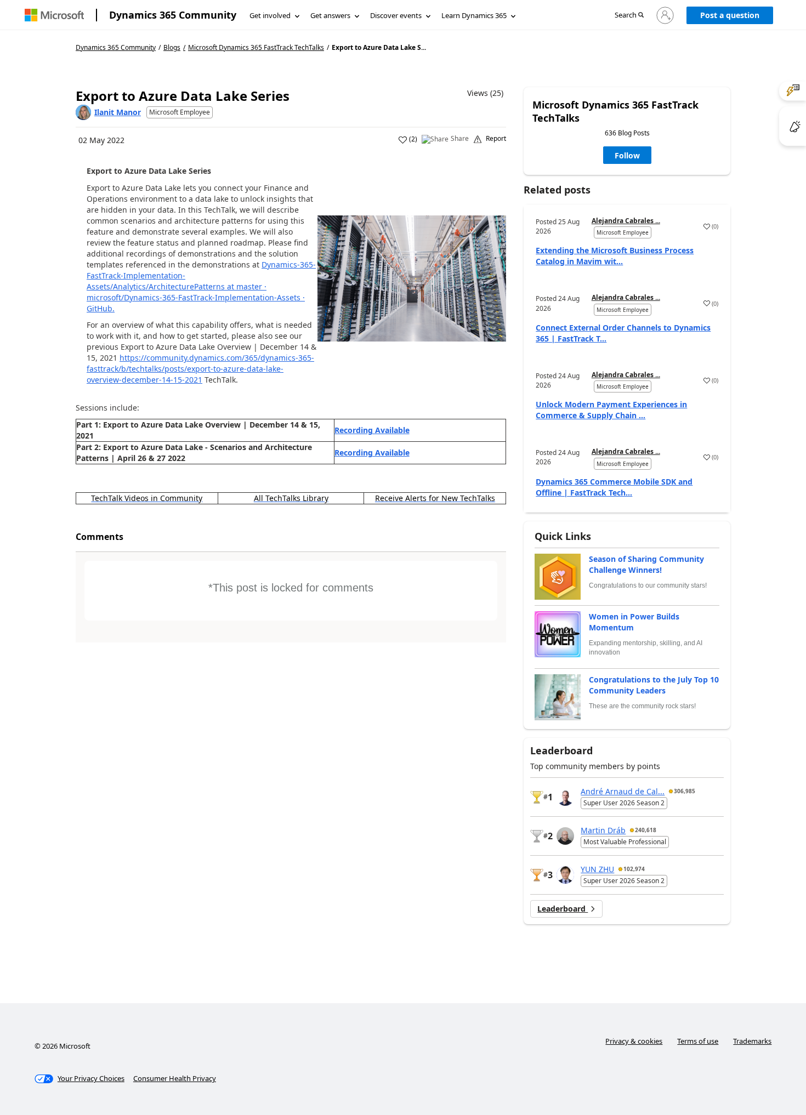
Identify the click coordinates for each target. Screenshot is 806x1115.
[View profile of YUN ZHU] (565, 875)
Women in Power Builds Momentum (634, 622)
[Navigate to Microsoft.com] (54, 15)
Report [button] (496, 138)
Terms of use (697, 1041)
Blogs (171, 47)
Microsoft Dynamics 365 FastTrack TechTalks (256, 47)
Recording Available (372, 430)
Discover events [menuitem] (396, 15)
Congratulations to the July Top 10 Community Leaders (654, 685)
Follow (627, 155)
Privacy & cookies (633, 1041)
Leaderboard (562, 908)
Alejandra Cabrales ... (626, 220)
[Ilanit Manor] (83, 112)
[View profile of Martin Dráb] (565, 836)
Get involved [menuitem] (270, 15)
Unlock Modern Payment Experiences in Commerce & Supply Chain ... (611, 409)
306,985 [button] (684, 791)
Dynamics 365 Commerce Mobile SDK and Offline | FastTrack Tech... (614, 487)
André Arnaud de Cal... (623, 791)
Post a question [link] (729, 15)
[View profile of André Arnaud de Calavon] (565, 797)
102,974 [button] (634, 869)
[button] (629, 15)
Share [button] (460, 138)
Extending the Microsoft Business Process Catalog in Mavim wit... (615, 255)
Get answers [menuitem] (330, 15)
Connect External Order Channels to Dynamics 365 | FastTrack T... (623, 333)
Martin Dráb (603, 830)
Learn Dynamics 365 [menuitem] (474, 15)
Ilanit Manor (117, 112)
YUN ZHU (597, 869)
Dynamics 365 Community (172, 14)
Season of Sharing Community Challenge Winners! (646, 564)
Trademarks (752, 1041)
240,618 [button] (645, 830)
